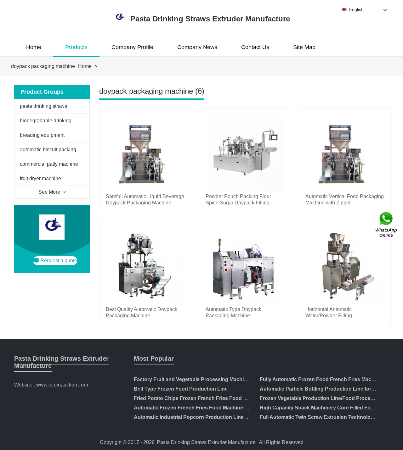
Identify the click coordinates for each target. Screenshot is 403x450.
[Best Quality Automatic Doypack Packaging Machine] (145, 303)
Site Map (304, 47)
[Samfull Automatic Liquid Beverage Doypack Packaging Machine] (145, 190)
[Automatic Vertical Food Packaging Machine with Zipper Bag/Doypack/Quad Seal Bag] (344, 190)
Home (33, 47)
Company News (197, 47)
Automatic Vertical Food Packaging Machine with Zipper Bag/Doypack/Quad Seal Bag (344, 203)
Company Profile (132, 47)
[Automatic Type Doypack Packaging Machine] (245, 303)
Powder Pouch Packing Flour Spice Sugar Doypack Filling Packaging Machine (238, 203)
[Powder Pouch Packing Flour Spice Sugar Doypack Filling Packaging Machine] (245, 190)
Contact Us (255, 47)
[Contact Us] (387, 225)
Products (76, 47)
